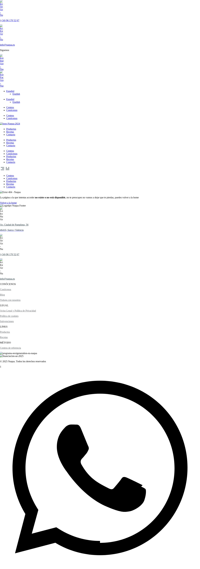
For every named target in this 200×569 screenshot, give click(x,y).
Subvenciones (7, 321)
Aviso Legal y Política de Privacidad (18, 310)
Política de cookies (9, 316)
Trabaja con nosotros (10, 300)
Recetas (10, 131)
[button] (100, 169)
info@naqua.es (7, 44)
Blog (2, 294)
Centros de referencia (10, 348)
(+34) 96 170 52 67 (9, 20)
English (16, 94)
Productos (11, 129)
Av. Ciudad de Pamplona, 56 (14, 224)
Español (10, 91)
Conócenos (11, 110)
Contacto (10, 134)
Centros (10, 107)
